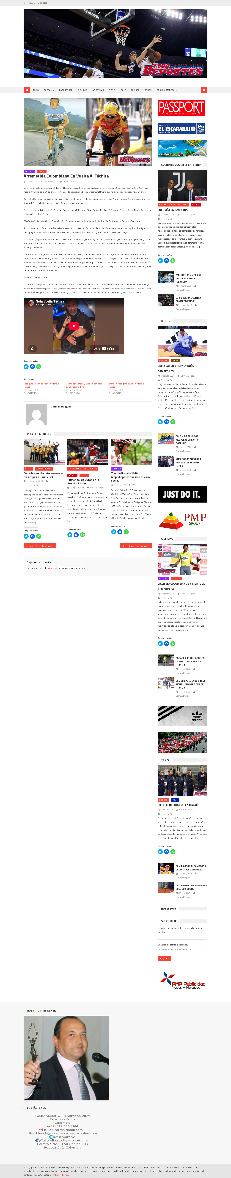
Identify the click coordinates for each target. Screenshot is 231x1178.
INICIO (36, 90)
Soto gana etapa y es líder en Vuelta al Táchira (41, 385)
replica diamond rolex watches (38, 262)
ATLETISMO (98, 90)
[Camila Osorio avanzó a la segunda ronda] (166, 887)
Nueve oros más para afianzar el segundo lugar (188, 462)
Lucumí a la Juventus (173, 210)
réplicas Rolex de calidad (101, 262)
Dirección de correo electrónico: (173, 944)
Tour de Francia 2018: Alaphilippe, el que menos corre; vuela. (131, 477)
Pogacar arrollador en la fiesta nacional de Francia (190, 661)
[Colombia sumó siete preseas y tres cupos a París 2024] (44, 452)
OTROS (148, 90)
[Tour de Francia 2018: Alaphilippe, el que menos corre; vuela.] (131, 452)
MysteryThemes (61, 1174)
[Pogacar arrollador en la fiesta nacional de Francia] (166, 660)
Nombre (161, 932)
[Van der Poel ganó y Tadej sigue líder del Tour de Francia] (166, 683)
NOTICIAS (163, 360)
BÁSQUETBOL (65, 90)
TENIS (112, 90)
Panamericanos (44, 468)
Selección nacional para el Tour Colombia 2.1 (137, 546)
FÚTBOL (48, 90)
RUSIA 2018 (168, 908)
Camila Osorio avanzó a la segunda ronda (191, 887)
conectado (53, 568)
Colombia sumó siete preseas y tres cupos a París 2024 (43, 475)
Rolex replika (120, 262)
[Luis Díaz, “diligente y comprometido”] (166, 299)
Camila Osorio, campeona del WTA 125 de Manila (191, 867)
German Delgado (51, 181)
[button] (88, 132)
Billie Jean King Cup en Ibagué (178, 805)
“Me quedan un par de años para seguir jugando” (188, 278)
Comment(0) (68, 181)
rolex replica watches (63, 262)
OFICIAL (41, 171)
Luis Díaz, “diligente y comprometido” (188, 299)
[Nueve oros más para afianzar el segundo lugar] (166, 461)
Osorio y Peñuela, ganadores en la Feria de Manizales (42, 546)
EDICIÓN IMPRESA (165, 90)
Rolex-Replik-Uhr (81, 262)
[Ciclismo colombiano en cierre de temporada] (182, 559)
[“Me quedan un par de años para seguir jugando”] (166, 277)
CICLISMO (82, 90)
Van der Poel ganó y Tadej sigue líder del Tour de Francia (191, 684)
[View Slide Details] (115, 44)
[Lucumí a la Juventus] (182, 185)
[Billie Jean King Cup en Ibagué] (182, 780)
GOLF (123, 90)
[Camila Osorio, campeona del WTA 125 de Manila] (166, 868)
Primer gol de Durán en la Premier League (83, 482)
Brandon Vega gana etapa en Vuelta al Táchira (126, 385)
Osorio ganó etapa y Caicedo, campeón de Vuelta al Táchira (84, 385)
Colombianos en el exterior (83, 468)
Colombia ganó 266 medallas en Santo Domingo (187, 439)
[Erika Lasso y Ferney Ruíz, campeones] (182, 341)
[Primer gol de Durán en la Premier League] (88, 452)
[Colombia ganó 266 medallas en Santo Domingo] (166, 438)
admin (134, 484)
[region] (115, 44)
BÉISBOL (135, 90)
